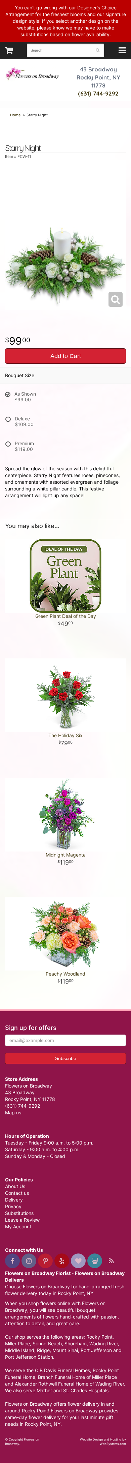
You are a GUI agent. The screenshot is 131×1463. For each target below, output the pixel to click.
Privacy (13, 1206)
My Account (18, 1226)
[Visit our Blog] (111, 1260)
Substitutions (19, 1213)
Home (15, 115)
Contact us (17, 1193)
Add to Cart (65, 356)
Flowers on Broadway (32, 74)
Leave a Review (22, 1220)
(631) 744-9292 (98, 93)
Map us (13, 1112)
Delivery (14, 1200)
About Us (15, 1186)
